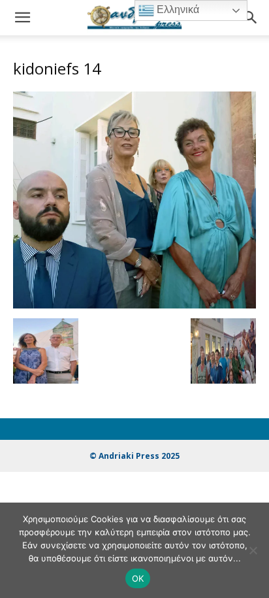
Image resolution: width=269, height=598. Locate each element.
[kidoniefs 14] (134, 305)
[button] (22, 17)
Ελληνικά (176, 9)
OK (138, 578)
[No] (252, 550)
